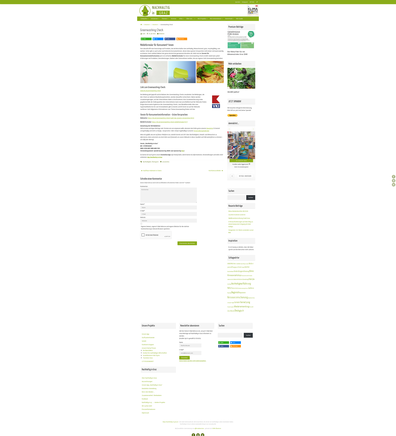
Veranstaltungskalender (201, 131)
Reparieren (242, 293)
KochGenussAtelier (215, 171)
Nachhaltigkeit (147, 162)
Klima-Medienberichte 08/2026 (238, 211)
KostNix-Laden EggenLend (240, 164)
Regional (235, 292)
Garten (247, 267)
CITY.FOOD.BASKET (148, 361)
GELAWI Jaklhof (233, 92)
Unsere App (145, 334)
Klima (251, 271)
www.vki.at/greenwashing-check (150, 91)
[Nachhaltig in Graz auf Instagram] (393, 180)
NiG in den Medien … (148, 392)
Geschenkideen (230, 271)
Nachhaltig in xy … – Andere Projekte (153, 402)
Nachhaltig (229, 284)
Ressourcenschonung (237, 297)
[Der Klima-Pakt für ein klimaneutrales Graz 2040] (241, 48)
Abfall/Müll (230, 264)
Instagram (245, 2)
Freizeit (243, 267)
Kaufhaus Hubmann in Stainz (152, 171)
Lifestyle (251, 279)
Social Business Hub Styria (151, 355)
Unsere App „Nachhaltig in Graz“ (152, 385)
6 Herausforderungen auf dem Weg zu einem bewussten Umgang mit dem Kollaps (240, 224)
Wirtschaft (251, 307)
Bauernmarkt (246, 263)
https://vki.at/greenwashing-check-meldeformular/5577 (170, 122)
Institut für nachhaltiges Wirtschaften (155, 353)
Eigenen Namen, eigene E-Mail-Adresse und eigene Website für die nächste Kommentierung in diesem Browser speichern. (165, 227)
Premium (246, 288)
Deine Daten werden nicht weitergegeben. (192, 361)
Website (143, 217)
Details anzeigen (245, 176)
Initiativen (147, 24)
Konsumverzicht (245, 275)
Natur (229, 288)
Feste (239, 267)
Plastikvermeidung (241, 288)
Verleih (144, 341)
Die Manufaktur (148, 350)
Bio (250, 264)
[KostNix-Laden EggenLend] (241, 145)
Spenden (237, 2)
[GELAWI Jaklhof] (241, 88)
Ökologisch (155, 162)
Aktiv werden (236, 263)
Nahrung (247, 283)
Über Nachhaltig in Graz (149, 378)
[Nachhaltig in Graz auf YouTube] (393, 184)
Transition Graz (148, 358)
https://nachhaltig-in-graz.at (170, 422)
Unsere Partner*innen (149, 348)
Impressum (145, 413)
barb (143, 34)
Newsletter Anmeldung (149, 388)
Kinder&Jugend (239, 271)
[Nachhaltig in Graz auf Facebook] (393, 176)
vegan (233, 302)
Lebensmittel (230, 279)
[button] (146, 39)
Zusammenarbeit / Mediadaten (152, 395)
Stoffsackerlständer (148, 337)
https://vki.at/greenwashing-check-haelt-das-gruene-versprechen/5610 (171, 118)
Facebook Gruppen (148, 345)
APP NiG (252, 2)
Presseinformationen (148, 409)
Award (241, 263)
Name (142, 204)
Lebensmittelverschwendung (240, 279)
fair (237, 267)
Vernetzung (245, 302)
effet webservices (199, 428)
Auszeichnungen (147, 381)
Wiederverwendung (241, 306)
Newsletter (209, 128)
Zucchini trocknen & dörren (236, 215)
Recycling (229, 293)
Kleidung (246, 271)
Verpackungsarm (230, 307)
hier (182, 151)
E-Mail (142, 211)
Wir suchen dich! (147, 406)
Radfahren (251, 288)
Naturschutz (235, 288)
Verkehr (237, 302)
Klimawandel (231, 275)
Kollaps (239, 275)
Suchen (250, 197)
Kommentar (144, 186)
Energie (234, 267)
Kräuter (250, 275)
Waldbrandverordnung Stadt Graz (239, 218)
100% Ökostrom (216, 428)
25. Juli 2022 (152, 34)
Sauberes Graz (251, 298)
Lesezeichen (165, 162)
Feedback (145, 399)
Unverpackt (229, 302)
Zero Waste (230, 311)
